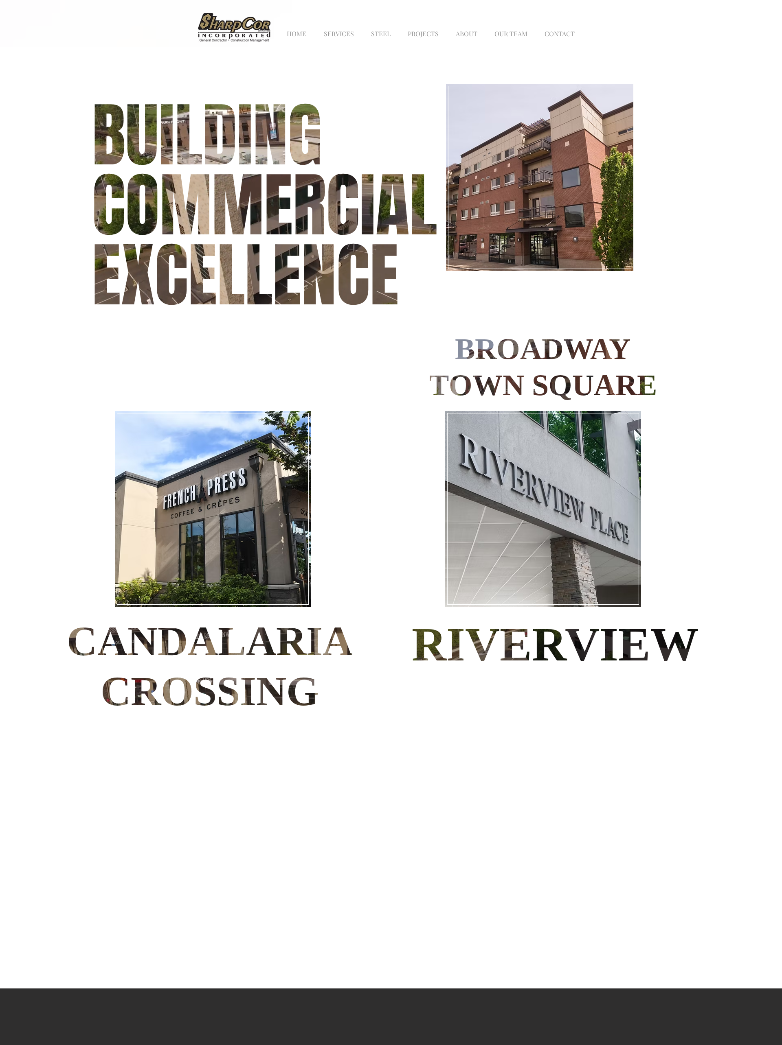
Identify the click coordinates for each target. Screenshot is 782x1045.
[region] (539, 176)
